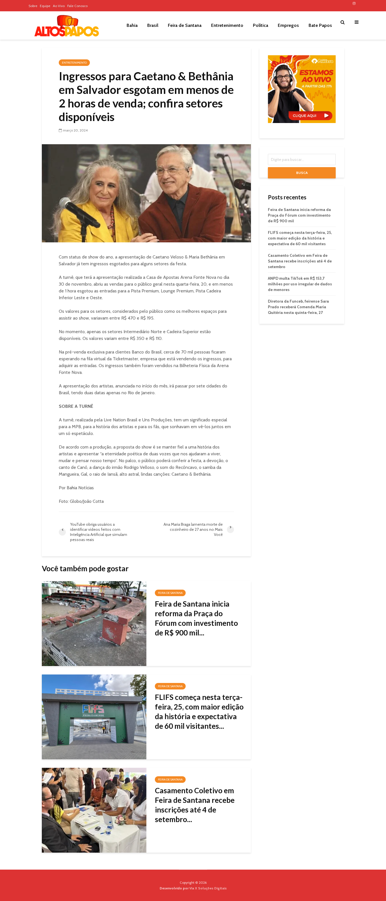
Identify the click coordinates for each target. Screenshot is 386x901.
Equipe (45, 6)
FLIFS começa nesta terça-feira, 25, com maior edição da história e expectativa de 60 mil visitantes (300, 238)
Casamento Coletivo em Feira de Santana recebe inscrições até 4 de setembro (300, 261)
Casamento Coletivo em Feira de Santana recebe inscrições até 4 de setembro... (195, 805)
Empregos (288, 25)
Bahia (132, 25)
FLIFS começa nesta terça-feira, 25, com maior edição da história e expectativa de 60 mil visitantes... (199, 711)
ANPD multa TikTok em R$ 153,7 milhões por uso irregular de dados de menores (300, 284)
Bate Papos (320, 25)
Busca (302, 173)
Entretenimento (227, 25)
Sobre (33, 6)
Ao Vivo (59, 6)
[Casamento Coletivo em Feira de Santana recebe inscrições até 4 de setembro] (94, 809)
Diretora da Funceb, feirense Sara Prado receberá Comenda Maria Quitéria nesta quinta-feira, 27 (298, 307)
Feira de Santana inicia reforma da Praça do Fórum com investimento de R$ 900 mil (299, 215)
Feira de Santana (184, 25)
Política (260, 25)
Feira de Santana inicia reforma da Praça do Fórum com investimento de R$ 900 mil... (196, 618)
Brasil (152, 25)
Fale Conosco (77, 6)
